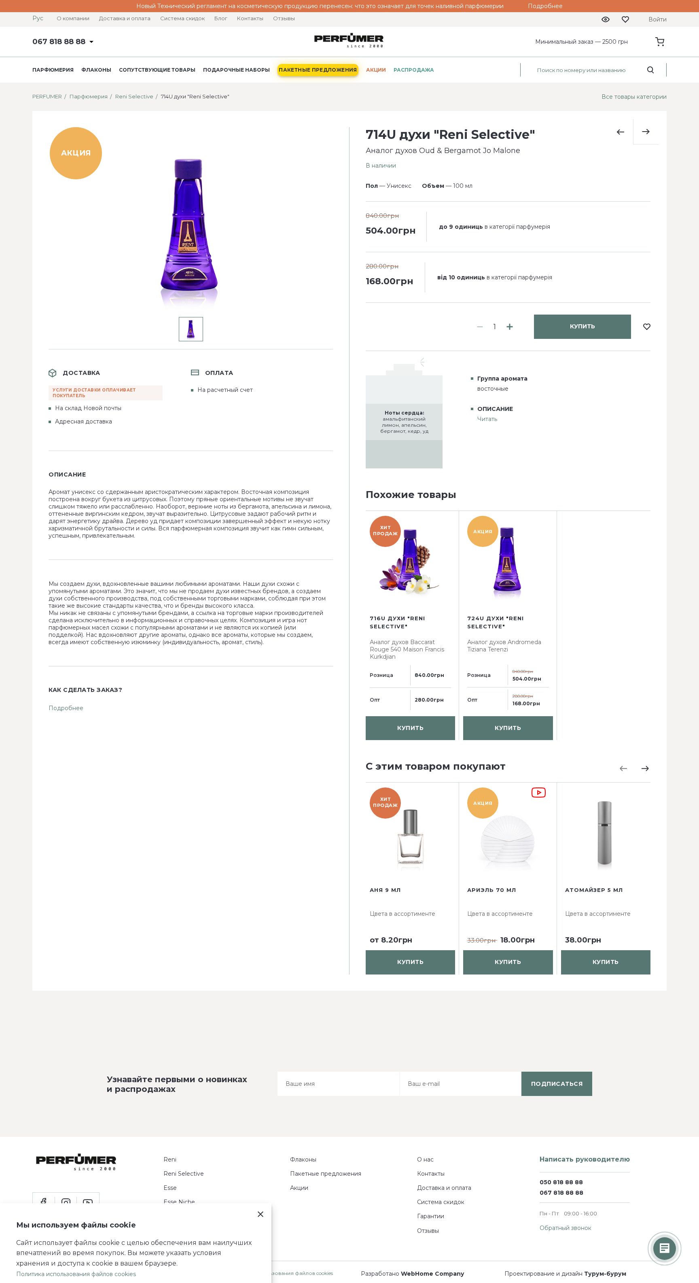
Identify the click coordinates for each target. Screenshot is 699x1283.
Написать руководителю (585, 1159)
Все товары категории (634, 96)
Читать (487, 419)
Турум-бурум (605, 1273)
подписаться (557, 1083)
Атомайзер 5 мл (594, 890)
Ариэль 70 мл (491, 890)
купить (582, 326)
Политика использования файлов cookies (280, 1273)
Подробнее (545, 6)
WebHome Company (432, 1273)
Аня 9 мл (385, 890)
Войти (657, 19)
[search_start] (650, 70)
